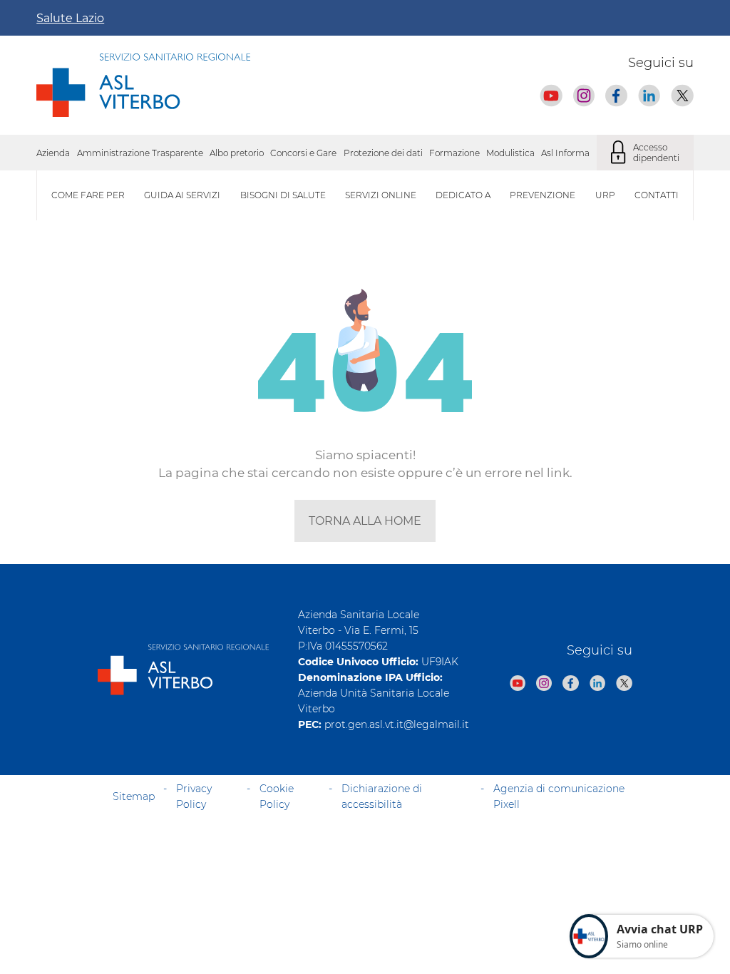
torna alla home (365, 521)
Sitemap (134, 796)
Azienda (53, 153)
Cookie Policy (276, 796)
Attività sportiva (412, 543)
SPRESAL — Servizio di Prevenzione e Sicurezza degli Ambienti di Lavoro (190, 543)
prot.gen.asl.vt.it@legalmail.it (396, 724)
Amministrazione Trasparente (140, 153)
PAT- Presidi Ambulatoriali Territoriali (456, 543)
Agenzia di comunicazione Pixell (558, 796)
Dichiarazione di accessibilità (381, 796)
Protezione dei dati (383, 153)
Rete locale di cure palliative (95, 543)
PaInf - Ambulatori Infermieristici (107, 543)
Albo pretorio (237, 153)
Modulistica (510, 153)
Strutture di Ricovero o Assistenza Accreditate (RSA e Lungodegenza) (184, 543)
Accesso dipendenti (656, 152)
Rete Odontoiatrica (419, 543)
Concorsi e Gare (303, 153)
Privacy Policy (194, 796)
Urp (605, 195)
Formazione (454, 153)
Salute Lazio (70, 18)
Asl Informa (565, 153)
